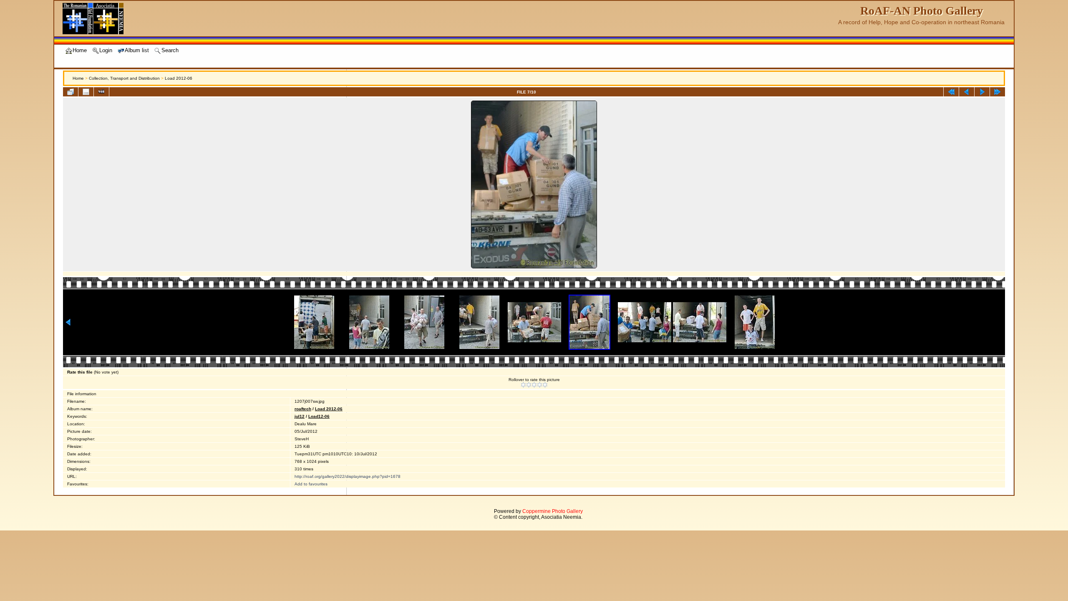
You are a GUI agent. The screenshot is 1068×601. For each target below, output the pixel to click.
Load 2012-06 (178, 78)
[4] (539, 385)
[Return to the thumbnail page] (70, 91)
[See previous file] (966, 91)
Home (78, 78)
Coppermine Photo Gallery (552, 511)
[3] (534, 385)
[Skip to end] (997, 91)
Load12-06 (319, 416)
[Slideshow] (101, 91)
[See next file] (982, 91)
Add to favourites (311, 484)
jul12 (300, 416)
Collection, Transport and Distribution (124, 78)
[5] (545, 385)
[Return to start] (951, 91)
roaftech (303, 409)
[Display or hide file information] (85, 91)
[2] (528, 385)
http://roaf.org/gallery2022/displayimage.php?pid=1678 (347, 476)
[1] (523, 385)
